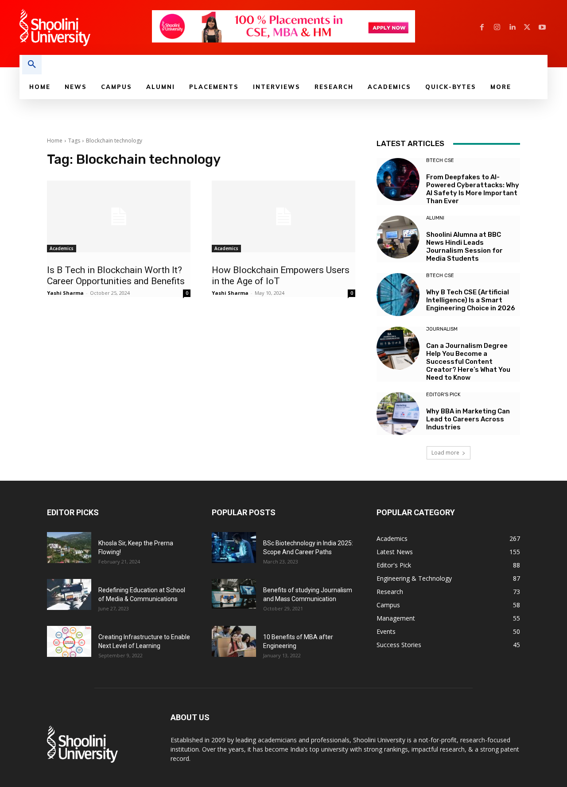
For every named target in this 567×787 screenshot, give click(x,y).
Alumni (435, 218)
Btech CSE (440, 160)
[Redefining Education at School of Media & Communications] (69, 594)
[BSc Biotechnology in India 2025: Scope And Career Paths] (234, 547)
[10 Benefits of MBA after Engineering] (234, 641)
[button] (32, 64)
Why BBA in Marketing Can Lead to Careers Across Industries (468, 419)
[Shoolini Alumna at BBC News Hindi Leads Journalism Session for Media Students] (398, 237)
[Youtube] (542, 27)
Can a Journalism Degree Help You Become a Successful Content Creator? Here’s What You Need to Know (468, 362)
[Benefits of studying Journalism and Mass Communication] (234, 594)
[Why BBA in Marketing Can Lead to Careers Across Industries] (398, 413)
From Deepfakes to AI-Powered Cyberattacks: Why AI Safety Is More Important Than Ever (472, 189)
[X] (527, 27)
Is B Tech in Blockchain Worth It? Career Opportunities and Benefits (116, 275)
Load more (445, 452)
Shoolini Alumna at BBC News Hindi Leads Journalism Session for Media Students (464, 246)
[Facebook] (482, 27)
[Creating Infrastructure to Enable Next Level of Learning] (69, 641)
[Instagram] (497, 27)
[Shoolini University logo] (85, 27)
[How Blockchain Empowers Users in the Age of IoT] (283, 216)
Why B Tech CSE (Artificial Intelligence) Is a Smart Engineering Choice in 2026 (470, 300)
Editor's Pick (443, 394)
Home (54, 140)
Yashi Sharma (65, 292)
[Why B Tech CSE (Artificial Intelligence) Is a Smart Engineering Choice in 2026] (398, 294)
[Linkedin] (512, 27)
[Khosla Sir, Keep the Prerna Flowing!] (69, 547)
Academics (62, 248)
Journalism (442, 329)
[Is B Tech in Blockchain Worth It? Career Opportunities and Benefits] (118, 216)
